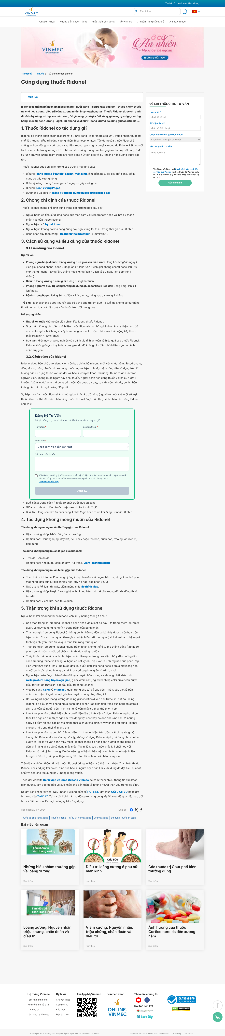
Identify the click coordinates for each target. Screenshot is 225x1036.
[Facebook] (131, 810)
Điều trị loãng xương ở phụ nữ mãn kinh (111, 869)
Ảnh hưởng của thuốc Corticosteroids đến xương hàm (171, 931)
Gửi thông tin (175, 182)
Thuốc (40, 73)
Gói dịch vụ (62, 1004)
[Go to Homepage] (31, 11)
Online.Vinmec (177, 21)
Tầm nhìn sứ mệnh (38, 999)
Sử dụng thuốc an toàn (60, 73)
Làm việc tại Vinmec (38, 1014)
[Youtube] (138, 1000)
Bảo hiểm (61, 1009)
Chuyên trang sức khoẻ (150, 21)
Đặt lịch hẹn (62, 1014)
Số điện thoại (90, 427)
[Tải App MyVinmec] (87, 1007)
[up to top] (218, 1005)
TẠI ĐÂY (42, 796)
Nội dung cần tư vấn (45, 454)
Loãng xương (101, 817)
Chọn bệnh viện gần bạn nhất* (166, 134)
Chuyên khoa (47, 21)
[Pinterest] (141, 810)
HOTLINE (93, 791)
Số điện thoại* (157, 123)
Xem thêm (28, 881)
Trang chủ (26, 73)
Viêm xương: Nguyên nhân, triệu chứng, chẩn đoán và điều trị (109, 931)
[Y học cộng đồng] (145, 1011)
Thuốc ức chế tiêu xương (34, 817)
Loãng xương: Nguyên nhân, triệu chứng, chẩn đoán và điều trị (47, 931)
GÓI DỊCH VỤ (119, 791)
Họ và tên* (155, 112)
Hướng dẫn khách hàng (73, 21)
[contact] (217, 1017)
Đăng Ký (82, 490)
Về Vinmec (126, 21)
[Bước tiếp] (145, 1016)
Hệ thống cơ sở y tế (38, 1004)
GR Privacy (176, 1034)
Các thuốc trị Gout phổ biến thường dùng (172, 869)
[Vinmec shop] (117, 1007)
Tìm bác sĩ (170, 3)
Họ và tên (40, 427)
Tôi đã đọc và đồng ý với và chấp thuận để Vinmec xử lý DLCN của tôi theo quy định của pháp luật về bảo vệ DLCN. (176, 173)
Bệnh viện (40, 440)
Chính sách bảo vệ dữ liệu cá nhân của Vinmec (149, 1034)
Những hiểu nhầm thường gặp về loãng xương (49, 869)
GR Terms (189, 1034)
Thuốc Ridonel (58, 817)
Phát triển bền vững (103, 21)
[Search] (136, 11)
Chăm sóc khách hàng (188, 3)
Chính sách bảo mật (49, 482)
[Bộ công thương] (181, 999)
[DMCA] (181, 1009)
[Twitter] (136, 810)
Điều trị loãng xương (80, 817)
